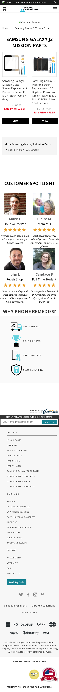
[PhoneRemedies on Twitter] (21, 595)
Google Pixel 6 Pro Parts (21, 476)
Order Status (14, 537)
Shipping (12, 501)
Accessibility (14, 558)
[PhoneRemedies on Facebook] (28, 595)
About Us (12, 522)
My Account (13, 532)
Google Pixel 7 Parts (18, 481)
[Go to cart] (4, 9)
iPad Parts (13, 445)
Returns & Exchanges (18, 506)
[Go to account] (11, 2)
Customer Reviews (17, 543)
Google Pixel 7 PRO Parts (21, 486)
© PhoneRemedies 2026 (16, 606)
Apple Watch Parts (17, 450)
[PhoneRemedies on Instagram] (35, 595)
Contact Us (13, 573)
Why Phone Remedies (18, 512)
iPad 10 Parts (14, 466)
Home (5, 28)
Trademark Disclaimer (19, 527)
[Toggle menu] (55, 9)
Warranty (12, 563)
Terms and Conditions (43, 606)
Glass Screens (15, 149)
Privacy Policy (29, 612)
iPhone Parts (14, 440)
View (16, 120)
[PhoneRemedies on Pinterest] (43, 595)
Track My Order (17, 582)
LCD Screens (32, 149)
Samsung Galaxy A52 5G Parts (23, 471)
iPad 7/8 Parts (14, 455)
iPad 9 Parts (13, 461)
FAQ (9, 568)
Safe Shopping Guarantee (21, 517)
